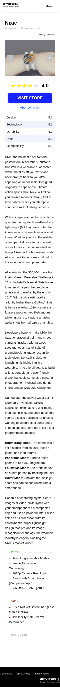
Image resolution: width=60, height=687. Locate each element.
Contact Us (6, 673)
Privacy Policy (41, 673)
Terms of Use (23, 673)
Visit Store (30, 98)
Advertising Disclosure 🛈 (46, 35)
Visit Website (30, 108)
